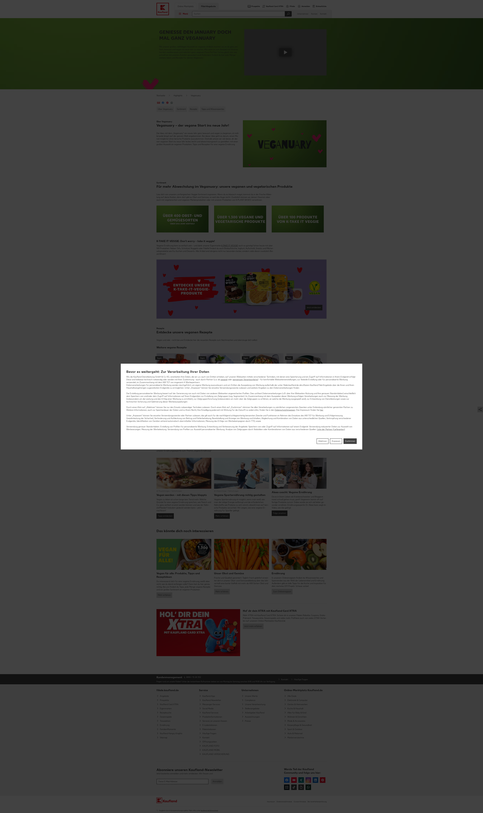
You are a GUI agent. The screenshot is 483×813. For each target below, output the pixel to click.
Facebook (287, 780)
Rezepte (193, 109)
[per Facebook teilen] (163, 103)
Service (203, 690)
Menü (185, 14)
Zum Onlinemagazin (282, 591)
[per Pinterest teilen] (167, 103)
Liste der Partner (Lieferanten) (331, 429)
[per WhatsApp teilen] (172, 103)
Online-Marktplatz (185, 6)
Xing (301, 780)
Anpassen (336, 441)
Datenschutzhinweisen (285, 410)
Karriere (314, 14)
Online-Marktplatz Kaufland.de (303, 690)
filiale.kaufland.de (167, 690)
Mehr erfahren (221, 516)
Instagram (308, 780)
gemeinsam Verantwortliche (245, 379)
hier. (321, 410)
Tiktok (294, 787)
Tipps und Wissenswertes (212, 109)
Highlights (178, 95)
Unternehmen (302, 14)
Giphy (301, 787)
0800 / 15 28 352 (193, 677)
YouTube (294, 780)
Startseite (160, 95)
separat (224, 379)
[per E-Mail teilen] (158, 103)
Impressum (271, 802)
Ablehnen (322, 441)
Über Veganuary (165, 109)
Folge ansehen (279, 513)
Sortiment (181, 109)
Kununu (287, 787)
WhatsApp (308, 787)
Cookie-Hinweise (300, 802)
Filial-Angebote (208, 6)
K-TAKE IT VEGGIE (229, 245)
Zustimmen (350, 441)
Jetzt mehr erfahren (253, 626)
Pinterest (322, 780)
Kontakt (323, 14)
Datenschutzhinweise (284, 802)
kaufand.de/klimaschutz (209, 810)
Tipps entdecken (165, 516)
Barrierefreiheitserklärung (317, 802)
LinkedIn (315, 780)
